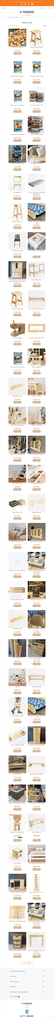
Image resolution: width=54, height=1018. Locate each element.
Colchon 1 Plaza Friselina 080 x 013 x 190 (36, 222)
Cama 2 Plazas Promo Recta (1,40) (36, 863)
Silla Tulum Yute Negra (17, 250)
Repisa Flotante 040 (17, 396)
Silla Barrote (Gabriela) (36, 425)
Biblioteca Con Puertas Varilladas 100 (17, 570)
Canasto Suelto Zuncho (17, 512)
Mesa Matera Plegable (17, 483)
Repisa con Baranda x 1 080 (17, 599)
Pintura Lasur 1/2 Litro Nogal (17, 163)
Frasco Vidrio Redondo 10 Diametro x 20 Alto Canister (36, 571)
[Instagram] (25, 4)
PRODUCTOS (14, 17)
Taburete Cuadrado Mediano (36, 47)
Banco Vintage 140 (36, 832)
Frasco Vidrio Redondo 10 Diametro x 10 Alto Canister (36, 922)
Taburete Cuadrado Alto (17, 221)
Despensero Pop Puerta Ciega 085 (36, 745)
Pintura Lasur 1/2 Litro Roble (17, 76)
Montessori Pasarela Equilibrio (36, 774)
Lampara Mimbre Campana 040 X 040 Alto (36, 629)
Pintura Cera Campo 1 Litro (37, 105)
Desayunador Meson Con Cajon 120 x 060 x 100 (36, 951)
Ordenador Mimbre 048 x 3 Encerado (17, 950)
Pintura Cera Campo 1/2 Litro (36, 134)
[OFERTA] (17, 822)
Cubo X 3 (17, 686)
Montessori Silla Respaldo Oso (17, 832)
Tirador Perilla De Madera (17, 47)
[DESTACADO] (36, 386)
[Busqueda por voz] (41, 8)
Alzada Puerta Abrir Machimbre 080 (17, 921)
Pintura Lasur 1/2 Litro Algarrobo (17, 367)
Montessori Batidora (17, 338)
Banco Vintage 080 (36, 686)
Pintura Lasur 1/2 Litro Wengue (17, 105)
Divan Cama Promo (17, 774)
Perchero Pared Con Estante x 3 (36, 454)
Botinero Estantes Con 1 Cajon (36, 892)
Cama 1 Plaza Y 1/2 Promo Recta (36, 309)
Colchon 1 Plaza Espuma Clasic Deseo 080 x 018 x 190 (36, 193)
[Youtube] (32, 4)
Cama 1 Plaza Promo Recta (17, 541)
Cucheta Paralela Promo (36, 279)
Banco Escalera (17, 863)
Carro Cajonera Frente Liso (37, 483)
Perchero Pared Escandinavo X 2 (36, 338)
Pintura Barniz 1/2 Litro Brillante (17, 134)
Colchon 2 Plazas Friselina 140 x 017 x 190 (36, 716)
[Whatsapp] (22, 4)
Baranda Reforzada (36, 512)
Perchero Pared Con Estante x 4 (36, 541)
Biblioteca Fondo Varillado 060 (17, 454)
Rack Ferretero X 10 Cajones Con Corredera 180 (36, 658)
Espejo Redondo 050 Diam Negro (36, 803)
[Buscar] (44, 8)
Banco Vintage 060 (36, 367)
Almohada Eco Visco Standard (36, 250)
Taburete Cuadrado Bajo (17, 309)
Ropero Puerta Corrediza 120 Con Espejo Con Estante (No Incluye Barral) (17, 280)
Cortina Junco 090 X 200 (17, 657)
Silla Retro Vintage (36, 396)
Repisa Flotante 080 (17, 628)
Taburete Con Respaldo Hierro (17, 425)
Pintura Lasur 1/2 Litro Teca (36, 599)
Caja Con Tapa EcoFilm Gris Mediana (17, 803)
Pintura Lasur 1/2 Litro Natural (36, 76)
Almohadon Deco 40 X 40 (36, 163)
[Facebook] (28, 4)
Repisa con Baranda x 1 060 (17, 745)
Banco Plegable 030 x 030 (17, 716)
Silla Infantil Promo (17, 192)
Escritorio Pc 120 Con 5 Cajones (17, 892)
